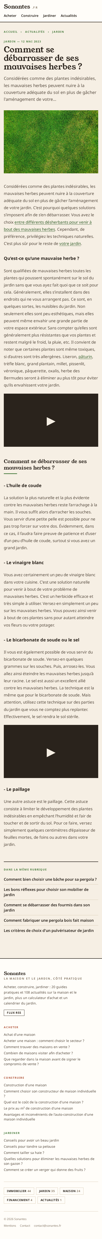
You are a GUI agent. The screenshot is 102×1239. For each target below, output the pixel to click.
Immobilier (19, 1191)
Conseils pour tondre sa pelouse (29, 1146)
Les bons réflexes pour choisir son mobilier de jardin (46, 892)
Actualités (69, 15)
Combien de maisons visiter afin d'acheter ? (38, 1053)
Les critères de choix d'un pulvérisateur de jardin (49, 930)
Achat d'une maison (19, 1034)
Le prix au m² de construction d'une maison (38, 1108)
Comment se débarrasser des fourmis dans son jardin (47, 907)
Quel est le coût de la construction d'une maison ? (43, 1102)
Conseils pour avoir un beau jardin (31, 1140)
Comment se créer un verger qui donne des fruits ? (44, 1169)
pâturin (85, 356)
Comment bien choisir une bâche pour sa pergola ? (50, 879)
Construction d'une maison (25, 1085)
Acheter (10, 15)
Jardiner (49, 15)
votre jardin (70, 243)
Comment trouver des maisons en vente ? (37, 1047)
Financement (19, 1200)
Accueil (11, 31)
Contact (25, 1226)
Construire (29, 15)
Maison (71, 1191)
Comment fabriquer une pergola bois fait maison (49, 920)
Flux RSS (14, 1013)
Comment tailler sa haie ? (24, 1152)
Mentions (10, 1226)
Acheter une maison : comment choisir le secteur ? (44, 1040)
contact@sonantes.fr (47, 1226)
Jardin (58, 31)
